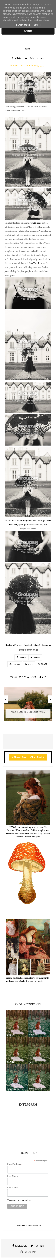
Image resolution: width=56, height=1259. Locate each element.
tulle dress (36, 222)
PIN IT (30, 664)
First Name (12, 1176)
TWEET (37, 657)
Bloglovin (9, 645)
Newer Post (20, 757)
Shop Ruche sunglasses (22, 520)
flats (45, 524)
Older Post (36, 757)
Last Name (12, 1187)
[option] (28, 705)
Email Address (15, 1164)
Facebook (28, 645)
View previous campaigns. (19, 1200)
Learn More (23, 25)
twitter (39, 1246)
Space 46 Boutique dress (28, 524)
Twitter (18, 645)
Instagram (46, 645)
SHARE (22, 657)
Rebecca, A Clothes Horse (23, 66)
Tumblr (37, 645)
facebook (21, 1246)
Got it (37, 25)
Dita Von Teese (35, 263)
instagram (30, 1252)
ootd (27, 49)
